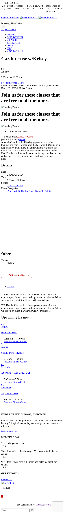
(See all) (22, 139)
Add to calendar (17, 274)
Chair (31, 191)
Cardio (24, 191)
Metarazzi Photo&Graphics (48, 504)
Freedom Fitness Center (12, 82)
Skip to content (8, 29)
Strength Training (43, 191)
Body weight (13, 191)
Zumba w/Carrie (15, 185)
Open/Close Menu (10, 17)
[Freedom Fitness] (38, 17)
